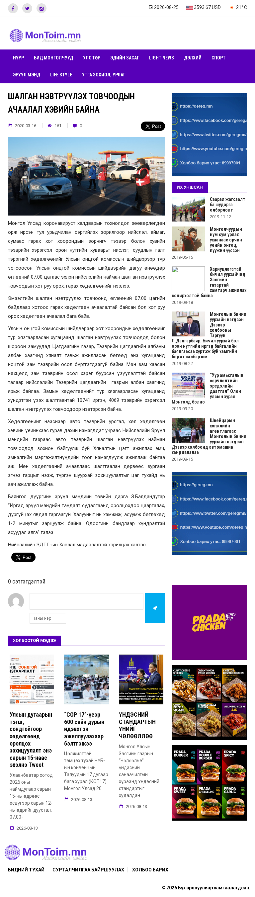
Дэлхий (193, 57)
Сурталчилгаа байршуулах (88, 869)
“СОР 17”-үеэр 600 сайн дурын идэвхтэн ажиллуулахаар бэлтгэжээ (84, 729)
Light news (161, 57)
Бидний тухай (26, 869)
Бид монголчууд (53, 57)
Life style (61, 74)
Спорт (218, 57)
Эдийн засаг (124, 57)
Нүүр (18, 57)
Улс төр (91, 57)
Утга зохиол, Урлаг (104, 74)
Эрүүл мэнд (26, 74)
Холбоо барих (150, 869)
